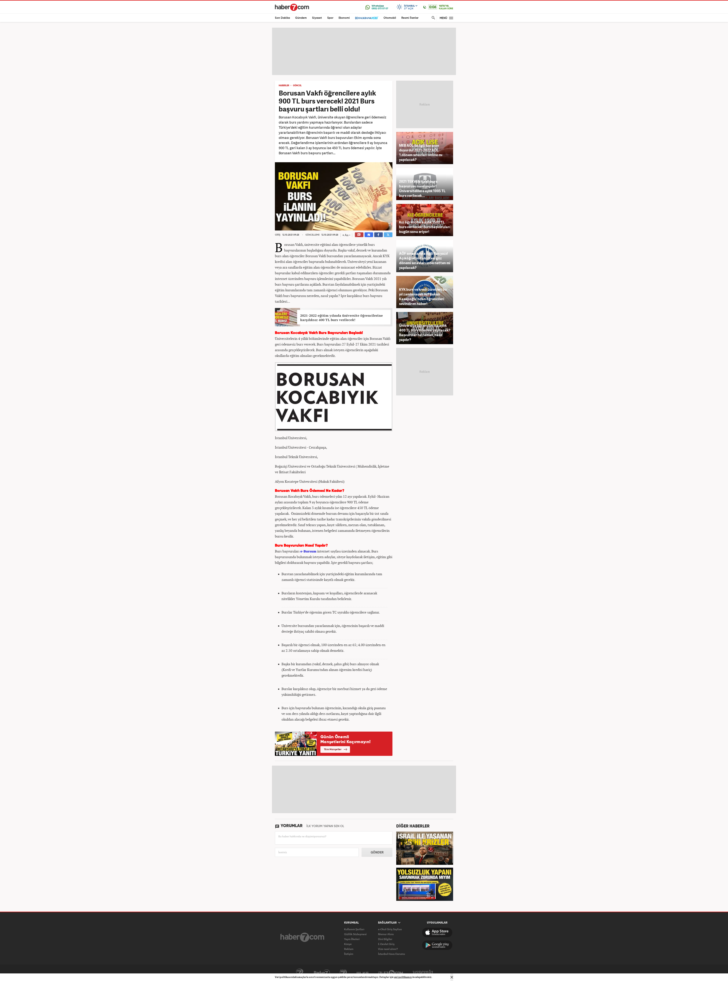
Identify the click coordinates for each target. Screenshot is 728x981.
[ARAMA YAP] (432, 17)
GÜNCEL (297, 86)
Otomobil (390, 17)
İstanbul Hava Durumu (391, 954)
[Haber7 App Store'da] (437, 932)
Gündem (301, 17)
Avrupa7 (343, 973)
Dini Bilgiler (385, 939)
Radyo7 (322, 973)
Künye (348, 944)
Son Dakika (282, 17)
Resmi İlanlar (409, 17)
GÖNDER (377, 852)
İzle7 (390, 973)
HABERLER (284, 86)
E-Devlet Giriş (386, 944)
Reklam (348, 949)
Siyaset (317, 17)
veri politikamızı (403, 977)
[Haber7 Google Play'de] (437, 945)
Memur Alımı (386, 934)
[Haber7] (292, 7)
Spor (330, 17)
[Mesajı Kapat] (451, 977)
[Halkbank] (367, 17)
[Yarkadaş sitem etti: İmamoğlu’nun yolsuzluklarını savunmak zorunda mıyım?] (424, 884)
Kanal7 (299, 973)
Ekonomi (344, 17)
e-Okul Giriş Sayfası (390, 929)
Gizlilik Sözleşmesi (355, 934)
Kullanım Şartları (354, 929)
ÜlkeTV (363, 973)
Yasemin (423, 973)
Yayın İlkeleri (352, 939)
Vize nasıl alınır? (388, 949)
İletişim (348, 954)
